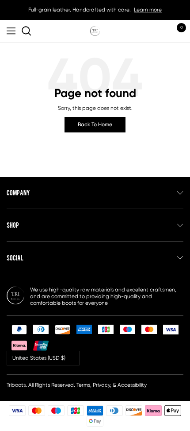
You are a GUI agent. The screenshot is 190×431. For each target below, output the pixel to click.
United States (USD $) (38, 358)
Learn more (148, 10)
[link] (28, 31)
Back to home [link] (95, 124)
